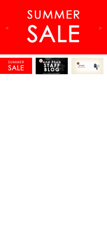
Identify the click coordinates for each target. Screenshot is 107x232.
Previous (7, 27)
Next (100, 27)
